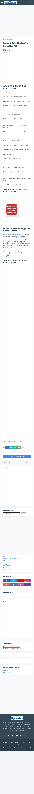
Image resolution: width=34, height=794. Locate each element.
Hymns (5, 670)
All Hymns (11, 39)
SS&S (21, 234)
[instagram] (27, 580)
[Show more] (23, 447)
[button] (2, 2)
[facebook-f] (6, 580)
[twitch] (27, 584)
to (10, 234)
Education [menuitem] (6, 565)
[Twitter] (11, 447)
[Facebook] (7, 447)
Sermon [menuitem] (5, 560)
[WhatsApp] (15, 447)
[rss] (25, 735)
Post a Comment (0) (17, 456)
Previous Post (6, 462)
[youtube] (20, 580)
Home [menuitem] (5, 556)
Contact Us (7, 672)
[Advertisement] (17, 21)
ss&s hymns (18, 441)
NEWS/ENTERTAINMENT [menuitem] (11, 558)
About (10, 747)
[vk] (13, 584)
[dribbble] (20, 584)
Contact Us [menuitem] (7, 569)
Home (5, 39)
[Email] (19, 447)
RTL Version (27, 747)
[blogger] (6, 584)
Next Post (29, 462)
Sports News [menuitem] (7, 562)
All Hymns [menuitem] (6, 564)
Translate (18, 648)
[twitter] (13, 580)
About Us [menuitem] (6, 567)
